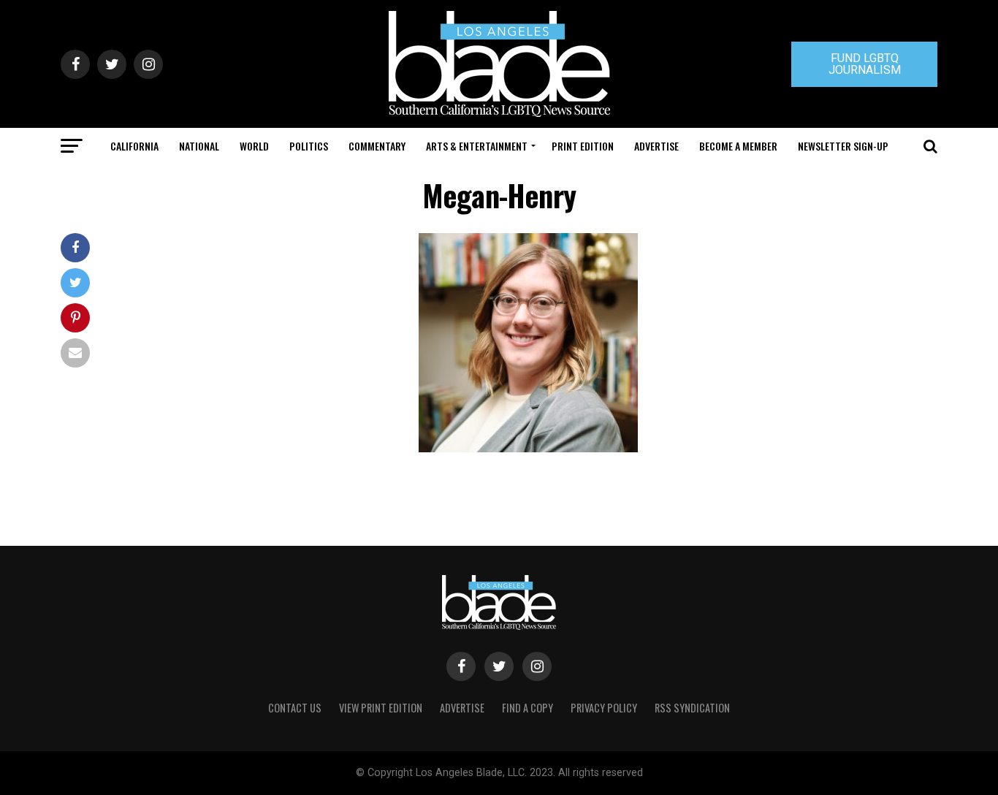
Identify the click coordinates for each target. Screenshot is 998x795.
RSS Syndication (692, 707)
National (199, 145)
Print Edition (583, 145)
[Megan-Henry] (528, 448)
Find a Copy (527, 707)
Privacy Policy (604, 707)
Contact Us (294, 707)
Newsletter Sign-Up (843, 145)
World (254, 145)
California (134, 145)
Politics (308, 145)
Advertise (656, 145)
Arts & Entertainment (476, 145)
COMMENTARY (376, 145)
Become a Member (738, 145)
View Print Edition (380, 707)
